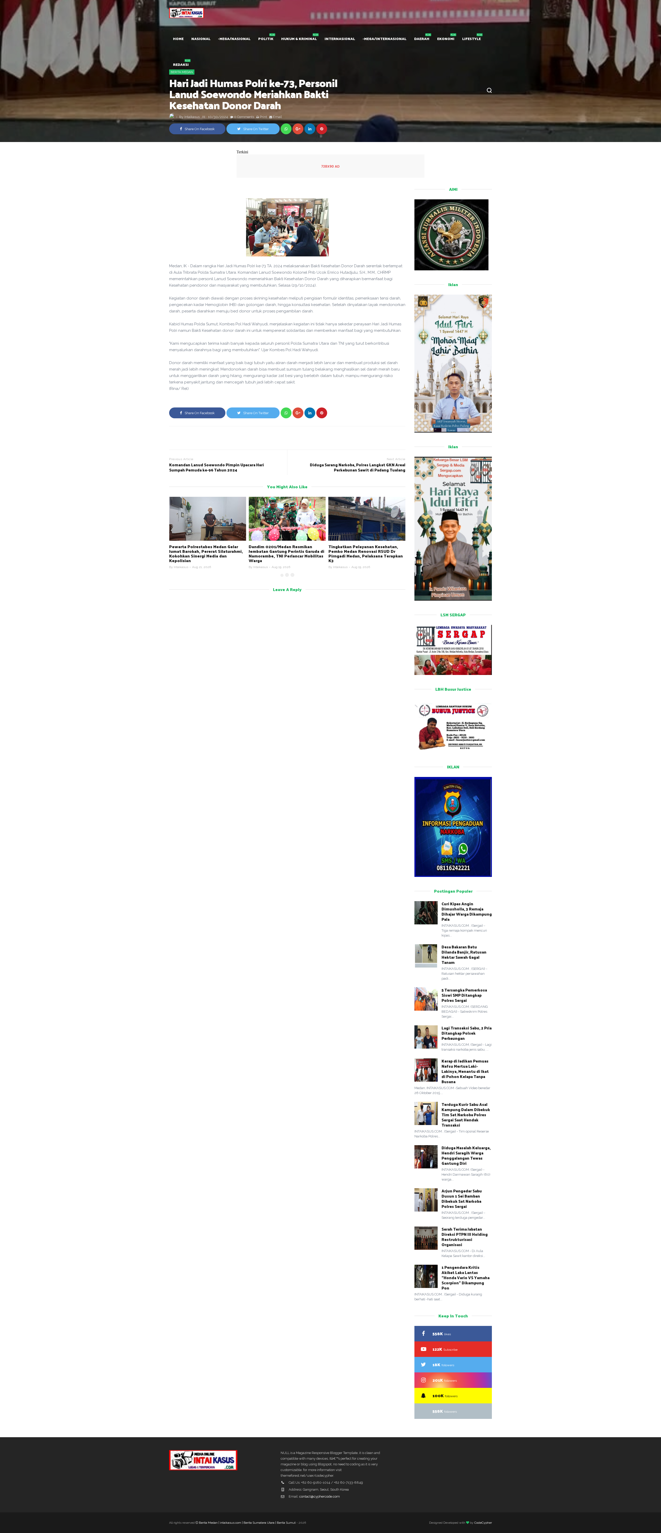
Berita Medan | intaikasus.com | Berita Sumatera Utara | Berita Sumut (247, 1522)
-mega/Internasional (384, 38)
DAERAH (421, 38)
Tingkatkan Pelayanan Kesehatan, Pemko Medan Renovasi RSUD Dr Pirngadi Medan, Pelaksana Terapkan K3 (365, 553)
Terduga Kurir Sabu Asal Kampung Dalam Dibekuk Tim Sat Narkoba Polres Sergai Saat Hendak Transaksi (466, 1114)
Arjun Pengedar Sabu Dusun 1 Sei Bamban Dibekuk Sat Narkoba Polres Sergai (462, 1198)
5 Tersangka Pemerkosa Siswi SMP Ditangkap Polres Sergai (464, 995)
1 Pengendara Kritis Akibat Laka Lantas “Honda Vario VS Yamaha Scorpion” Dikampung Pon (466, 1277)
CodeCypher (483, 1522)
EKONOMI (445, 38)
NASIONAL (200, 38)
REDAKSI (181, 64)
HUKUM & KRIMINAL (299, 38)
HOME (178, 38)
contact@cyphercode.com (319, 1496)
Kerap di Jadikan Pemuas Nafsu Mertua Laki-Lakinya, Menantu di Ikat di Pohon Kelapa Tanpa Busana (465, 1071)
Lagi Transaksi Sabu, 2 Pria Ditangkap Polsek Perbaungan (467, 1033)
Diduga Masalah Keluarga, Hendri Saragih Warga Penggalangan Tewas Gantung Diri (466, 1155)
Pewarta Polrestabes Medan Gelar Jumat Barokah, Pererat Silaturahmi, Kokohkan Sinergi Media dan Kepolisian (206, 553)
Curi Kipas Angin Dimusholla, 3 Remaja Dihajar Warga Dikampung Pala (467, 911)
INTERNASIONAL (340, 38)
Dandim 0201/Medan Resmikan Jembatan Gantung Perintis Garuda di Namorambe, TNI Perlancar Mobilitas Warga (286, 553)
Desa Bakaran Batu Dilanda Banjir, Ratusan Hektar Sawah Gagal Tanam (464, 954)
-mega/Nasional (234, 38)
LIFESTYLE (471, 38)
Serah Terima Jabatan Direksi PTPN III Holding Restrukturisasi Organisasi (465, 1236)
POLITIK (265, 38)
